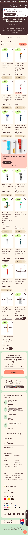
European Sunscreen (17, 476)
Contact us (17, 455)
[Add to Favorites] (12, 49)
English (12, 492)
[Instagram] (5, 514)
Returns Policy (8, 467)
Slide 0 (13, 166)
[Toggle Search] (5, 5)
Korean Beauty (18, 480)
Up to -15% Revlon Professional (8, 476)
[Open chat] (25, 532)
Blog (5, 458)
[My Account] (21, 5)
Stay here (21, 14)
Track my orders (18, 458)
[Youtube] (23, 514)
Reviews (6, 464)
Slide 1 (15, 166)
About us (6, 455)
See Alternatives (20, 290)
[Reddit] (18, 514)
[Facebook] (9, 514)
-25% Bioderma (18, 473)
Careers (6, 460)
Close (25, 10)
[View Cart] (23, 5)
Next (25, 151)
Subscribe (14, 372)
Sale (5, 473)
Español (6, 492)
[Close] (27, 511)
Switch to (10, 14)
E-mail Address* (9, 364)
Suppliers (17, 467)
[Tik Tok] (14, 514)
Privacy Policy (18, 464)
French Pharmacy (9, 480)
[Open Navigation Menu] (2, 5)
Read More (15, 32)
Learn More (5, 261)
